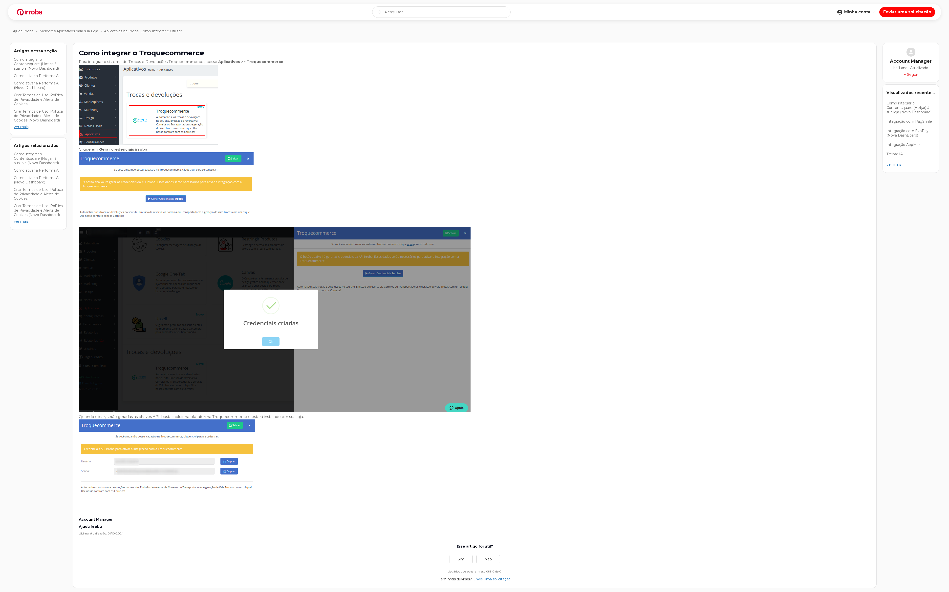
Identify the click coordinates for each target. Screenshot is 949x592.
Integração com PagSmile (909, 121)
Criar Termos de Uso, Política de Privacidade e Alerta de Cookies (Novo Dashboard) (38, 115)
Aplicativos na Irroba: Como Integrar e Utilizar (143, 31)
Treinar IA (894, 154)
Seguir (912, 75)
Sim (461, 559)
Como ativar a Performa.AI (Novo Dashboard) (37, 85)
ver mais (21, 127)
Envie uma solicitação (492, 579)
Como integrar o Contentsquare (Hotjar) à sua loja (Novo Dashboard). (37, 64)
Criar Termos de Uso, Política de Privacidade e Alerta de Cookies (38, 99)
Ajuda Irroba (23, 31)
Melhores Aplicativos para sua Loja (69, 31)
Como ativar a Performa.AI (37, 76)
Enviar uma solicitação (907, 12)
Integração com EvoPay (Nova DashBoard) (907, 133)
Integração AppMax (903, 144)
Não (488, 559)
